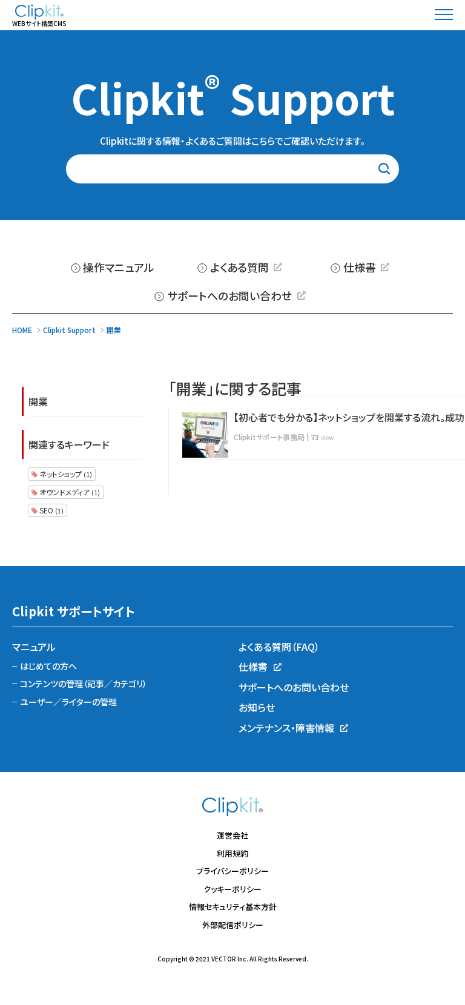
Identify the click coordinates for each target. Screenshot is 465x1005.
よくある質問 (239, 267)
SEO (51, 510)
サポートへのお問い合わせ (229, 295)
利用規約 (232, 853)
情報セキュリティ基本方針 (233, 906)
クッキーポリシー (232, 889)
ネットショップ (65, 474)
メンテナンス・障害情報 (286, 727)
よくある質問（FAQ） (279, 646)
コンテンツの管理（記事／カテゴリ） (83, 683)
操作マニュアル (118, 267)
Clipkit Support (233, 97)
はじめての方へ (48, 666)
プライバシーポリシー (232, 871)
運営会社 (232, 835)
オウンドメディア (69, 492)
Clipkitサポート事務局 (269, 437)
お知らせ (257, 707)
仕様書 (359, 267)
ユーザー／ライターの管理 (68, 702)
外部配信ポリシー (232, 925)
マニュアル (34, 646)
